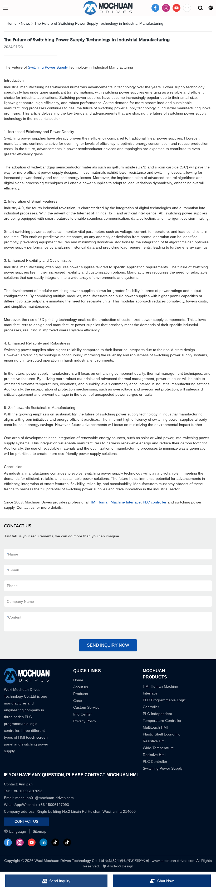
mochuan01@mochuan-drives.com (44, 798)
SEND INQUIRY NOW (108, 645)
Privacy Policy (84, 721)
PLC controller (154, 502)
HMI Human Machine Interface (115, 502)
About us (80, 687)
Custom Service (86, 707)
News (25, 23)
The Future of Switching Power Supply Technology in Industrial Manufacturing (98, 23)
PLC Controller (155, 761)
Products (80, 694)
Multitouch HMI (155, 727)
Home (12, 23)
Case (77, 700)
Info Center (82, 714)
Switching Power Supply (48, 67)
